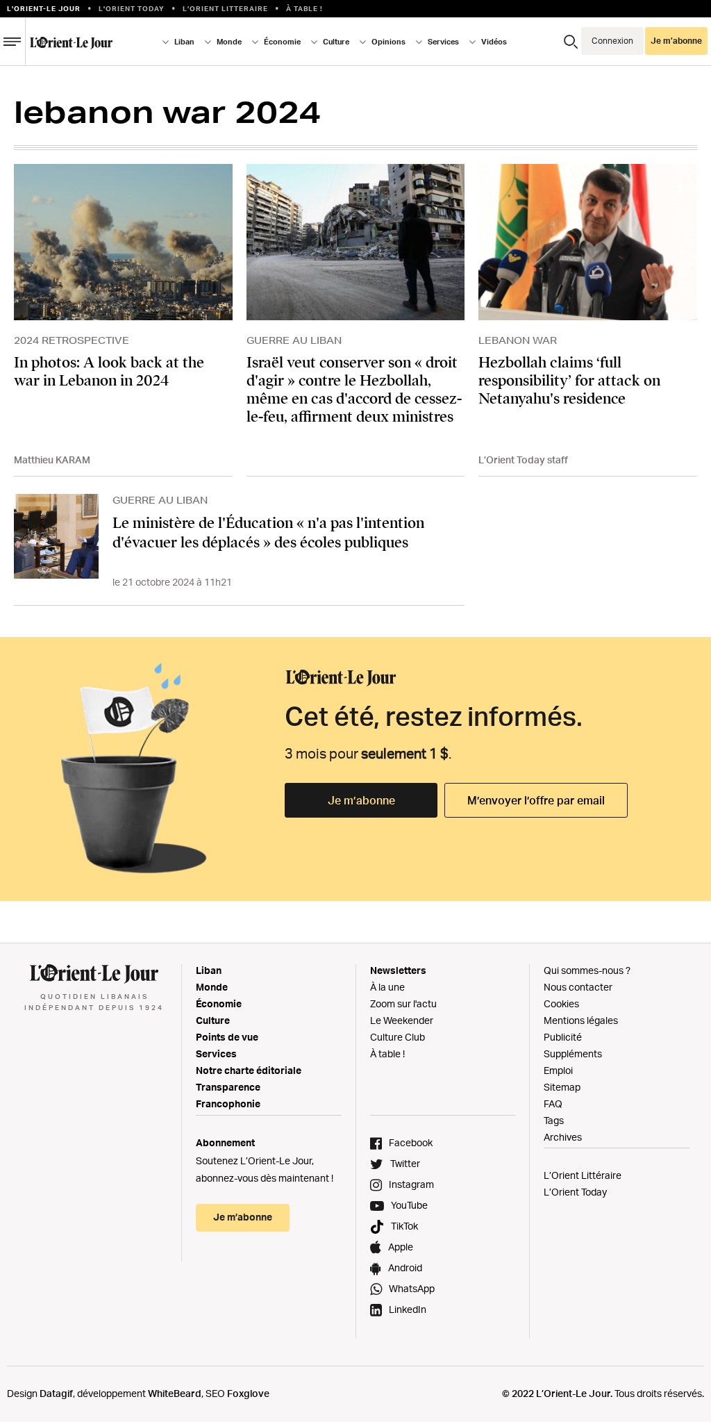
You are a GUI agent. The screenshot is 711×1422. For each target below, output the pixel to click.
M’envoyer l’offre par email (536, 800)
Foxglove (248, 1393)
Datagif (56, 1393)
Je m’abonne (361, 800)
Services (216, 1053)
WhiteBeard (174, 1393)
